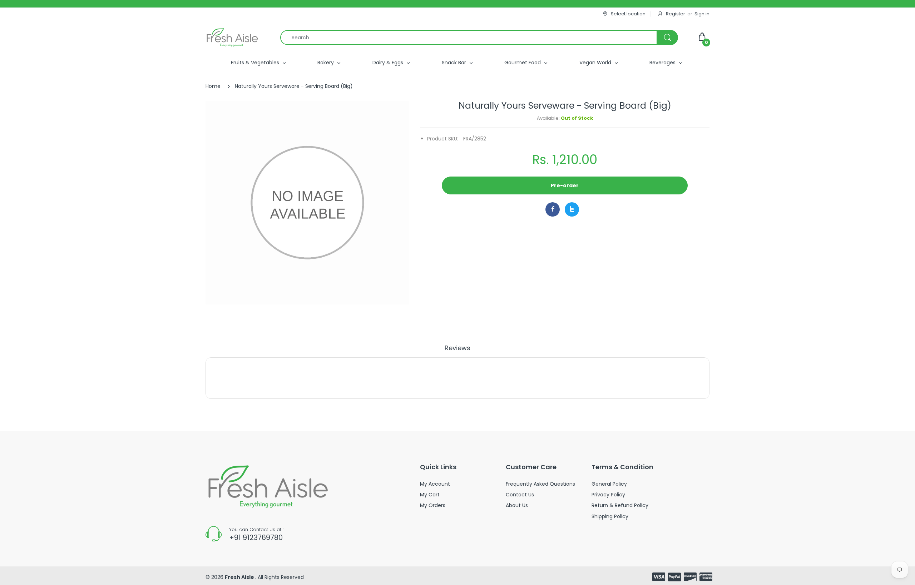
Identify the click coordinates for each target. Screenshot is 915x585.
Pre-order (565, 185)
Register (675, 13)
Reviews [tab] (457, 348)
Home (213, 86)
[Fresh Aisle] (232, 38)
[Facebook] (552, 209)
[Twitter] (572, 209)
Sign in (701, 13)
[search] (479, 37)
